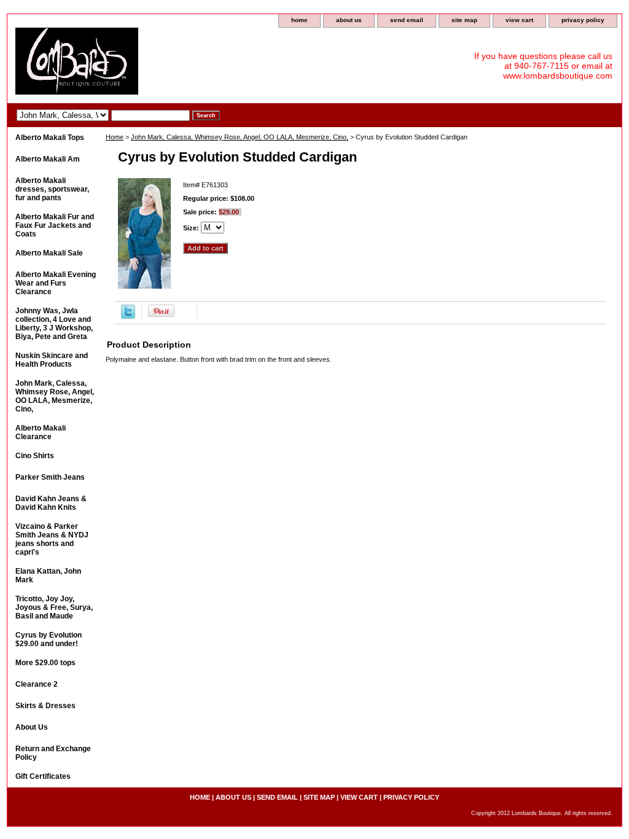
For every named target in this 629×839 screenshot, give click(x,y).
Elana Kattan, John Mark (48, 575)
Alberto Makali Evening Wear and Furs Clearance (55, 283)
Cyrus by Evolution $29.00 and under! (48, 639)
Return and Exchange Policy (53, 753)
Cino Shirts (34, 455)
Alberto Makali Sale (49, 253)
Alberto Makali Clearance (40, 432)
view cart (519, 20)
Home (114, 137)
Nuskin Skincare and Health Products (51, 360)
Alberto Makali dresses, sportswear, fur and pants (52, 189)
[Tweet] (128, 316)
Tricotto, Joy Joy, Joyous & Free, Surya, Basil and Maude (54, 607)
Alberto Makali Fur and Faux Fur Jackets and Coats (54, 225)
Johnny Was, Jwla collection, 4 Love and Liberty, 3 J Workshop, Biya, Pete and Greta (54, 323)
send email (406, 20)
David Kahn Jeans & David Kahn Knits (51, 503)
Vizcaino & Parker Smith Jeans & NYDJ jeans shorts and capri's (51, 539)
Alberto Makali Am (47, 159)
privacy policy (582, 20)
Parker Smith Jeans (50, 477)
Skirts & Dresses (45, 705)
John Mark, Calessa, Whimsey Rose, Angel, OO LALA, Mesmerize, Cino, (239, 137)
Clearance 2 (36, 684)
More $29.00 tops (45, 662)
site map (464, 20)
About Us (31, 727)
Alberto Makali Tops (49, 137)
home (299, 20)
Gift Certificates (43, 776)
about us (349, 20)
